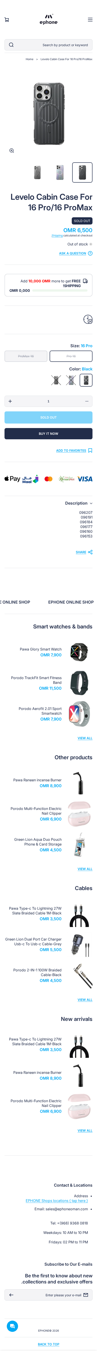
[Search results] (10, 44)
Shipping (57, 235)
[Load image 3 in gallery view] (37, 172)
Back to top (48, 1344)
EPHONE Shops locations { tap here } (57, 1200)
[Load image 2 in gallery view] (60, 172)
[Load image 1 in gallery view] (82, 172)
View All (85, 738)
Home (29, 59)
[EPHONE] (48, 19)
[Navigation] (90, 19)
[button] (48, 503)
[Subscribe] (10, 1295)
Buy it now (48, 433)
